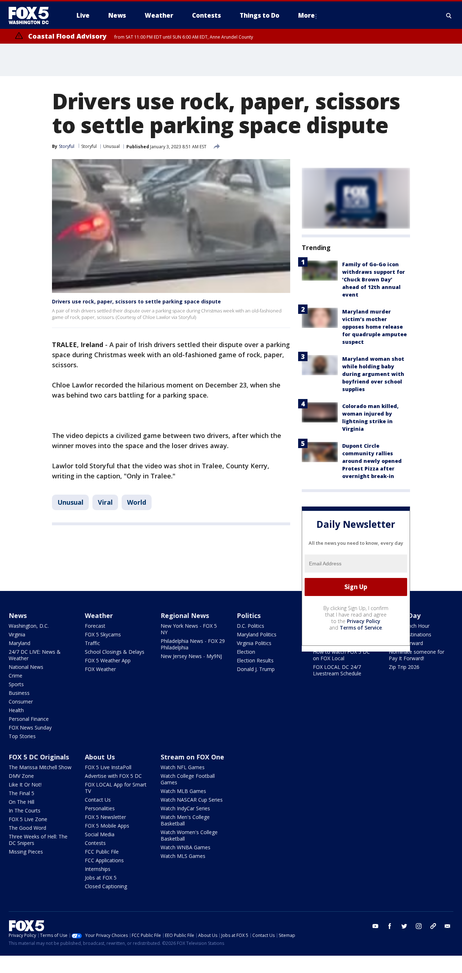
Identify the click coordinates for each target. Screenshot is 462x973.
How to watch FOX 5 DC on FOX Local (341, 655)
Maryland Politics (256, 634)
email (447, 926)
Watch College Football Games (188, 779)
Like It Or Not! (25, 784)
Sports (16, 684)
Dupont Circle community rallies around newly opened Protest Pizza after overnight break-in (372, 460)
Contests (95, 843)
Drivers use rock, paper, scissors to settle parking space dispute (136, 301)
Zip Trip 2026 (404, 666)
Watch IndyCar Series (185, 808)
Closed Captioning (106, 886)
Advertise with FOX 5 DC (113, 775)
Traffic (92, 643)
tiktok (433, 926)
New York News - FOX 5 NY (189, 629)
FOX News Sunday (30, 727)
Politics (249, 615)
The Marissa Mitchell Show (40, 767)
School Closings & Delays (114, 651)
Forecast (95, 625)
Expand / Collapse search (449, 15)
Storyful (89, 146)
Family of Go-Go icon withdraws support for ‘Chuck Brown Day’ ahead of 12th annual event (373, 279)
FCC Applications (104, 860)
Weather (99, 615)
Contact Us (98, 799)
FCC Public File (102, 851)
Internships (97, 868)
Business (19, 692)
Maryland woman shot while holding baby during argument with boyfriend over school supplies (373, 374)
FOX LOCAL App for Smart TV (116, 787)
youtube (375, 926)
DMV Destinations (410, 634)
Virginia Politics (254, 643)
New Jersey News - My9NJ (191, 656)
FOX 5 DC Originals (39, 757)
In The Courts (24, 810)
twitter (404, 926)
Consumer (21, 701)
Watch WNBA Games (185, 847)
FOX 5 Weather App (108, 660)
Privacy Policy (363, 621)
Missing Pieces (26, 851)
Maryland (19, 643)
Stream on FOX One (192, 757)
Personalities (100, 808)
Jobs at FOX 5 (101, 877)
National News (26, 666)
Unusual (111, 146)
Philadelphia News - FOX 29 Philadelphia (193, 644)
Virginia (17, 634)
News (18, 615)
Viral (105, 502)
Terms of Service (361, 627)
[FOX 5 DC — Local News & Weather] (32, 15)
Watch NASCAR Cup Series (192, 799)
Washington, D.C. (29, 625)
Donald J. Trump (256, 669)
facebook (390, 926)
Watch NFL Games (183, 767)
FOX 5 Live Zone (28, 819)
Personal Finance (29, 718)
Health (16, 710)
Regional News (185, 615)
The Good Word (27, 827)
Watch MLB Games (183, 791)
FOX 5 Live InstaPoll (108, 767)
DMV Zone (21, 775)
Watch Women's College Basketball (189, 835)
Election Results (255, 660)
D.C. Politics (250, 625)
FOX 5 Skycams (103, 634)
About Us (100, 757)
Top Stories (22, 736)
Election (246, 651)
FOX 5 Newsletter (105, 817)
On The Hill (21, 801)
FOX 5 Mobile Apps (107, 825)
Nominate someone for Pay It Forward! (416, 655)
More (306, 15)
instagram (418, 926)
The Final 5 (21, 793)
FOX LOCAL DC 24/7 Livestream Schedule (337, 670)
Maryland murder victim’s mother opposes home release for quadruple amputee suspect (374, 326)
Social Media (99, 834)
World (136, 502)
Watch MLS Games (183, 856)
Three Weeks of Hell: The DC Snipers (38, 839)
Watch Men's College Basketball (185, 820)
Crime (15, 675)
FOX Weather (100, 669)
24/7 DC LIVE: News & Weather (35, 655)
